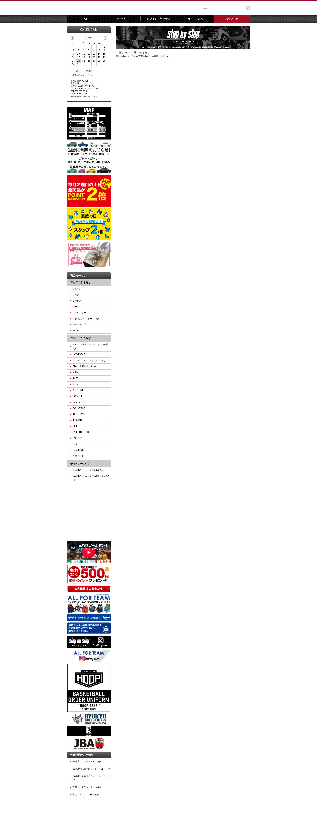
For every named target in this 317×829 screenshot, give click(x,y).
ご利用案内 (121, 18)
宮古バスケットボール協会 (86, 794)
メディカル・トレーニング (86, 318)
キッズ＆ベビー (80, 324)
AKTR (76, 378)
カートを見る (195, 18)
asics (75, 384)
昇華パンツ (78, 456)
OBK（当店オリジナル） (85, 366)
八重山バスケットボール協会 (87, 787)
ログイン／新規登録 (158, 18)
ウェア (76, 294)
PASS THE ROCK (81, 432)
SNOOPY (77, 438)
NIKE (75, 426)
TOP (85, 18)
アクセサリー (79, 312)
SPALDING (78, 450)
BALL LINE (78, 390)
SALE (75, 330)
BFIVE (76, 444)
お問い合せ (231, 18)
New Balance (79, 402)
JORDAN (77, 420)
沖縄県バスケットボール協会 (87, 761)
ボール (76, 306)
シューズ (77, 288)
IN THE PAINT (80, 414)
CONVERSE (79, 408)
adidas (76, 372)
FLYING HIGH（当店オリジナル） (89, 360)
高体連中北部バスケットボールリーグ (91, 769)
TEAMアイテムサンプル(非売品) (88, 470)
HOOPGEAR (79, 354)
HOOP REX (78, 396)
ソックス (77, 300)
